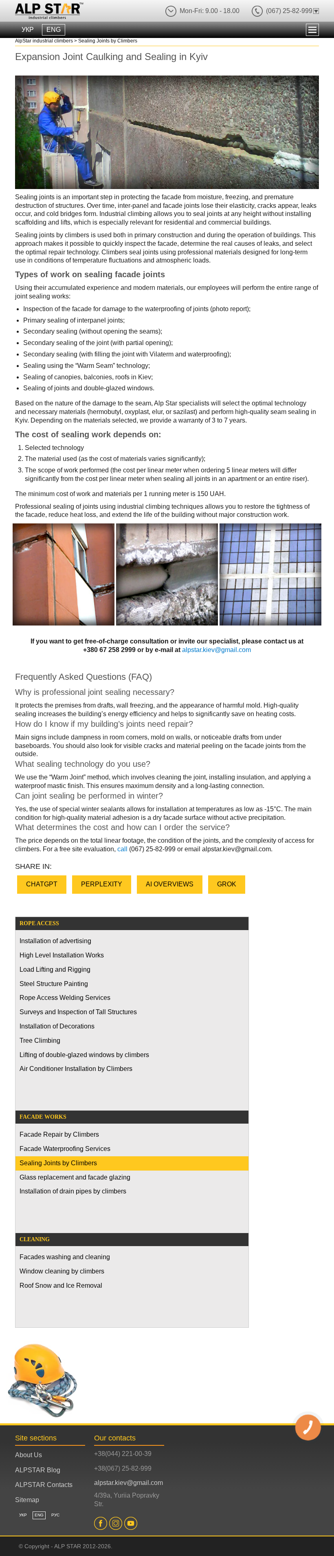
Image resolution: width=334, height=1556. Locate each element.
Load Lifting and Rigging (55, 969)
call (122, 849)
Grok (226, 884)
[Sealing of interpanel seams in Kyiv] (63, 574)
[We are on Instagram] (116, 1523)
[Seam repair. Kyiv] (270, 574)
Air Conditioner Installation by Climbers (76, 1068)
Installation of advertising (55, 940)
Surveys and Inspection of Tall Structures (78, 1011)
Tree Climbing (40, 1040)
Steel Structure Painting (54, 983)
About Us (28, 1454)
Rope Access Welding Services (65, 997)
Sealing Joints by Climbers (58, 1163)
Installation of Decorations (57, 1026)
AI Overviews (169, 884)
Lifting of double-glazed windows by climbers (84, 1054)
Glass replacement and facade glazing (75, 1177)
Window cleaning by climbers (62, 1271)
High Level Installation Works (62, 955)
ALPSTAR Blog (37, 1470)
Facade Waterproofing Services (65, 1148)
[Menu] (312, 30)
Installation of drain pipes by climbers (73, 1191)
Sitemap (27, 1499)
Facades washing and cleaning (65, 1256)
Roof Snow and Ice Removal (61, 1285)
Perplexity (101, 884)
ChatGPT (41, 884)
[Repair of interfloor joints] (167, 574)
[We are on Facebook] (101, 1523)
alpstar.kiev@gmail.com (216, 649)
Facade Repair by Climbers (59, 1134)
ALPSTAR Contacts (44, 1484)
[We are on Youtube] (131, 1523)
